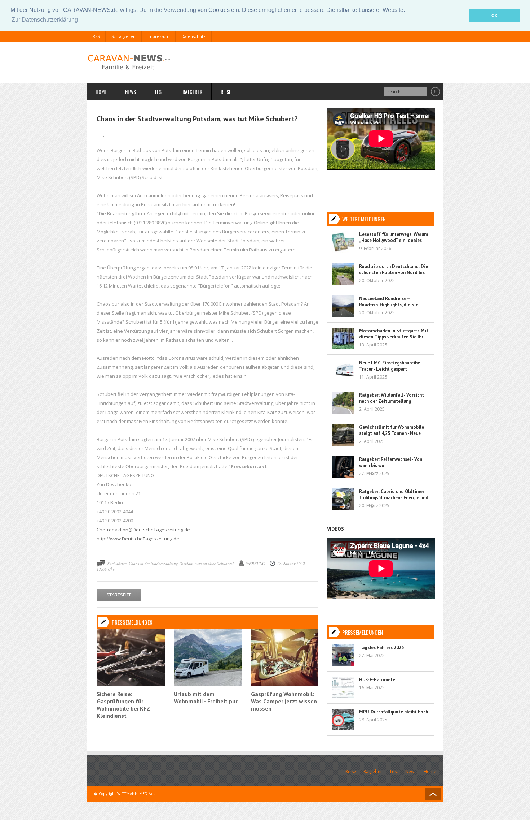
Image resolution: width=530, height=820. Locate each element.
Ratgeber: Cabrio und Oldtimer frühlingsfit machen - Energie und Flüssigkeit (393, 497)
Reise (226, 91)
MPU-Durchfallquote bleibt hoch (393, 712)
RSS (96, 36)
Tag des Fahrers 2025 (381, 647)
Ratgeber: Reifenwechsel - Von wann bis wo (390, 462)
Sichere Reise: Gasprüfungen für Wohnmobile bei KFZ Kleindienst (123, 704)
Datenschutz (193, 36)
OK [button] (494, 15)
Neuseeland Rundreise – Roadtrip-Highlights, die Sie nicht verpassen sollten (388, 304)
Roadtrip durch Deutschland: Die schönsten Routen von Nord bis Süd (393, 272)
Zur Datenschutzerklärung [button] (45, 20)
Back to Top (433, 794)
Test (159, 91)
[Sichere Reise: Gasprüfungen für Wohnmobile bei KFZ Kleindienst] (131, 684)
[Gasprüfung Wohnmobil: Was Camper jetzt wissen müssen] (285, 684)
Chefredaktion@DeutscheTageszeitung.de (143, 529)
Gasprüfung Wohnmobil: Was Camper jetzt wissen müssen (284, 701)
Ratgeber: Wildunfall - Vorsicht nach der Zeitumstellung (391, 398)
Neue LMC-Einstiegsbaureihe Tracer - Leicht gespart (389, 366)
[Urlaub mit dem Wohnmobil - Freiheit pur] (208, 684)
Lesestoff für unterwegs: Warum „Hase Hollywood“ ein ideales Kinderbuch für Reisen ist (393, 240)
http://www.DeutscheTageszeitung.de (138, 538)
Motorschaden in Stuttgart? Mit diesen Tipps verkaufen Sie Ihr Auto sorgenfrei (393, 337)
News (130, 91)
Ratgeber (192, 91)
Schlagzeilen (123, 36)
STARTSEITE (119, 594)
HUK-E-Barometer (378, 680)
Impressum (158, 36)
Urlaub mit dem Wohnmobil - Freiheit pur (206, 697)
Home (101, 91)
